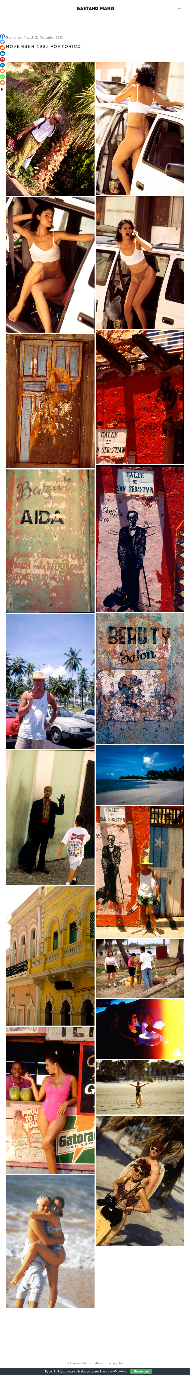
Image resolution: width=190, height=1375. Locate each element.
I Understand (141, 1371)
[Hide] (2, 89)
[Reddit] (2, 47)
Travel (28, 37)
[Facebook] (2, 36)
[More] (2, 82)
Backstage (14, 37)
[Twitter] (2, 41)
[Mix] (2, 70)
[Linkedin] (2, 53)
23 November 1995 (49, 37)
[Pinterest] (2, 59)
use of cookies (117, 1371)
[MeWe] (2, 65)
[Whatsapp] (2, 76)
